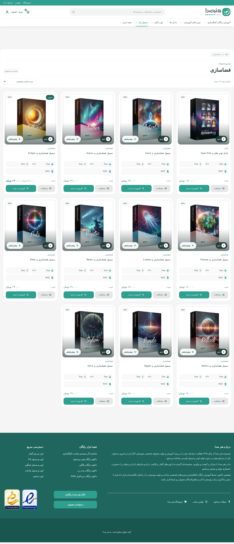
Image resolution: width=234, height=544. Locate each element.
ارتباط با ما (8, 3)
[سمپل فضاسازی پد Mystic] (88, 225)
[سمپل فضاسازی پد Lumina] (145, 225)
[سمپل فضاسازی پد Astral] (145, 118)
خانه (226, 54)
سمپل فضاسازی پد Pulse (42, 259)
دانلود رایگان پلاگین (88, 465)
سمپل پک (143, 22)
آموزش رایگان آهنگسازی (219, 22)
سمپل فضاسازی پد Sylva (100, 365)
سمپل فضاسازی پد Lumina (156, 259)
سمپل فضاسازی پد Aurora (99, 153)
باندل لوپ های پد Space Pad (214, 153)
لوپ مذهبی (38, 476)
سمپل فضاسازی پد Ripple (157, 365)
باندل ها (173, 22)
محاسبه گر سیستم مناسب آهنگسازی (80, 453)
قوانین (17, 3)
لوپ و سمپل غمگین (34, 465)
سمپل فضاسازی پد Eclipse (41, 153)
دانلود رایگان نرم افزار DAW (84, 476)
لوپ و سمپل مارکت (34, 470)
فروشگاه (27, 3)
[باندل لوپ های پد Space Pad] (203, 118)
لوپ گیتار (158, 22)
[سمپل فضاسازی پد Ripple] (145, 331)
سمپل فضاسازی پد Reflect (215, 365)
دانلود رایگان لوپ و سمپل (85, 459)
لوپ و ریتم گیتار (36, 453)
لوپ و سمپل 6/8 (35, 459)
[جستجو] (73, 12)
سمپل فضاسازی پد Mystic (100, 259)
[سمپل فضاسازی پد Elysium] (203, 225)
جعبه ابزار (127, 22)
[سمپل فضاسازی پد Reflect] (203, 331)
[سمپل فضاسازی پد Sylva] (88, 331)
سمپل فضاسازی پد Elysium (214, 259)
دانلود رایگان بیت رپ (87, 470)
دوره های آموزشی (192, 22)
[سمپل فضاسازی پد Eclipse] (30, 118)
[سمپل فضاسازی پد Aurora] (88, 118)
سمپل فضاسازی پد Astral (157, 153)
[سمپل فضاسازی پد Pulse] (30, 225)
